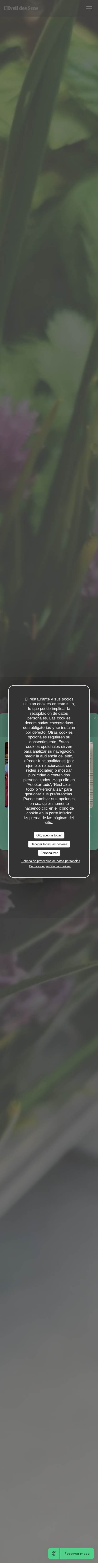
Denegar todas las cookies (49, 844)
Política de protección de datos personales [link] (50, 861)
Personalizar (49, 852)
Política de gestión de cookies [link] (50, 866)
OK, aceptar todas (49, 835)
